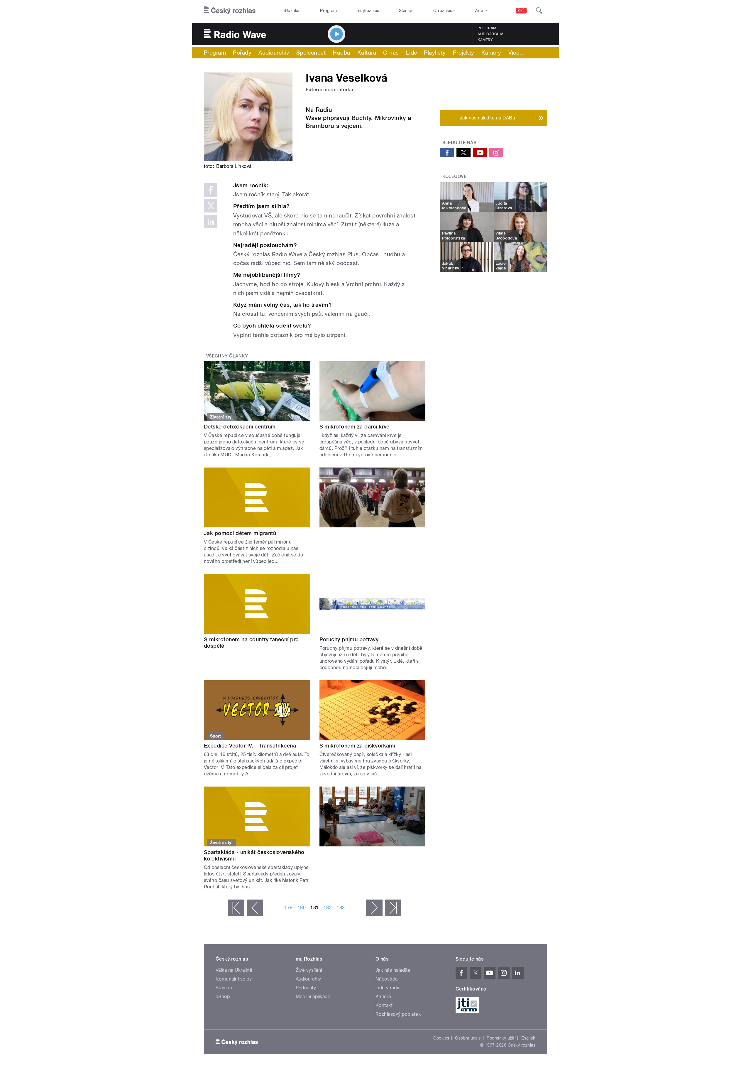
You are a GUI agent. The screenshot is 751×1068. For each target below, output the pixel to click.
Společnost (311, 52)
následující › (374, 908)
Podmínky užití (501, 1038)
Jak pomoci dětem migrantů (240, 533)
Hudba (341, 52)
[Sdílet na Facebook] (210, 190)
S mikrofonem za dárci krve (354, 427)
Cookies (441, 1038)
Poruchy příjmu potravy (349, 639)
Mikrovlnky (391, 118)
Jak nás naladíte (393, 970)
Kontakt (384, 1005)
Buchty (361, 118)
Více (516, 52)
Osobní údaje (468, 1038)
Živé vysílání (309, 970)
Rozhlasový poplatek (398, 1014)
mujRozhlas (368, 10)
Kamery (485, 40)
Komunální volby (234, 979)
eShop (223, 996)
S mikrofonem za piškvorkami (357, 746)
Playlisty (435, 52)
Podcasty (306, 988)
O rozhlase (444, 10)
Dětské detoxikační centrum (239, 427)
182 (328, 907)
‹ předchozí (255, 908)
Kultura (366, 52)
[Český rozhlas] (230, 10)
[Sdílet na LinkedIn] (210, 221)
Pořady (242, 52)
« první (236, 908)
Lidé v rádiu (388, 988)
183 (340, 907)
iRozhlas (292, 10)
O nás (391, 52)
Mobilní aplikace (313, 996)
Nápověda (387, 979)
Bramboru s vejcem (333, 125)
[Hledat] (539, 10)
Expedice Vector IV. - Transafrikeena (250, 746)
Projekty (463, 52)
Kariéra (383, 996)
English (528, 1038)
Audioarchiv (490, 34)
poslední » (393, 908)
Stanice (406, 10)
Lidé (411, 52)
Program (328, 10)
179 (288, 907)
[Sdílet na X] (210, 205)
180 (301, 907)
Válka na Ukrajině (234, 970)
